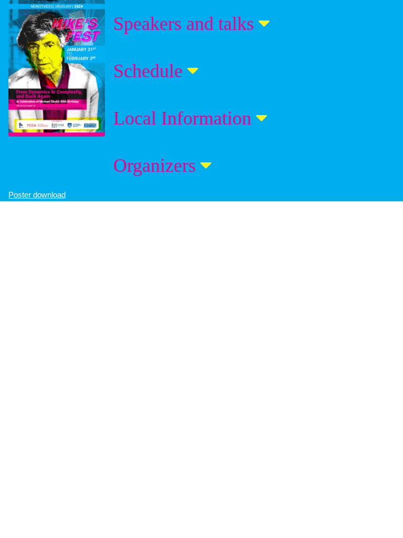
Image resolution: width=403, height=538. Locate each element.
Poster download (37, 194)
